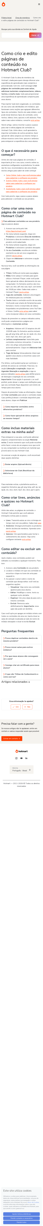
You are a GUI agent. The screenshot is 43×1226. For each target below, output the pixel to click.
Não (28, 707)
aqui (39, 523)
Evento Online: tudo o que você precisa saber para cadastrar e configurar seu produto (21, 183)
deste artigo (17, 256)
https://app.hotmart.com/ (16, 231)
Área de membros (22, 17)
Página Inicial (6, 17)
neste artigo (24, 292)
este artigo (35, 120)
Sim (17, 707)
